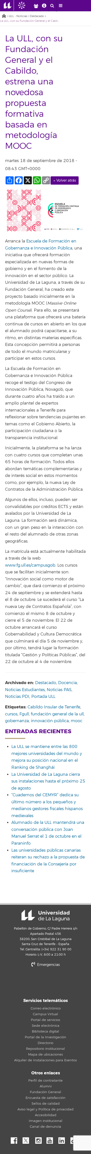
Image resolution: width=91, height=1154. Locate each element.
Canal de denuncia (45, 1127)
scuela (35, 241)
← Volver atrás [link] (64, 180)
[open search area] (52, 6)
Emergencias (48, 965)
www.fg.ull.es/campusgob (30, 565)
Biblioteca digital (45, 1032)
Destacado (37, 16)
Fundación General (45, 1092)
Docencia (67, 682)
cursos (11, 714)
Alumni (46, 1086)
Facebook (16, 1139)
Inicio (4, 16)
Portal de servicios (45, 1020)
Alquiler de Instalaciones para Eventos (45, 1060)
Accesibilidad (45, 1115)
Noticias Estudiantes (25, 689)
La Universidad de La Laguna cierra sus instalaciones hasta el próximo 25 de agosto (48, 781)
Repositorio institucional (45, 1049)
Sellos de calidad (46, 1104)
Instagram (39, 1139)
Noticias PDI (17, 696)
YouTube (51, 1139)
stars (45, 982)
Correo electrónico (46, 1008)
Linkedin (63, 1139)
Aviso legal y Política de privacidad (45, 1109)
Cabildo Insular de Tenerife (54, 707)
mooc (76, 720)
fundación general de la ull (57, 714)
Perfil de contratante (45, 1081)
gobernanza (17, 720)
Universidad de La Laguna (45, 915)
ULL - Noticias (18, 16)
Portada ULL (43, 696)
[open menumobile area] (61, 6)
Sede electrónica (45, 1026)
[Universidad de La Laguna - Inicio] (9, 5)
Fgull (24, 714)
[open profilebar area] (36, 6)
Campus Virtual (45, 1014)
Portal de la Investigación (45, 1037)
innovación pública (50, 720)
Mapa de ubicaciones (45, 1055)
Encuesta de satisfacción (45, 1098)
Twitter (27, 1139)
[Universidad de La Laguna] (25, 5)
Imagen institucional (45, 1121)
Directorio (45, 1043)
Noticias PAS (59, 689)
